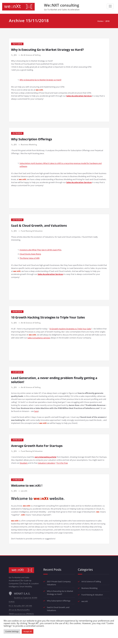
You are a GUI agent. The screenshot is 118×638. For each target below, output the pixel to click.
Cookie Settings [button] (12, 631)
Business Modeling (29, 144)
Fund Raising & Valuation (32, 231)
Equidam (24, 463)
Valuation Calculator (47, 463)
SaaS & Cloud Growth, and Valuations (39, 226)
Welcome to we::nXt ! (26, 485)
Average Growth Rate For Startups (36, 446)
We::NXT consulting (61, 5)
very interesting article (45, 457)
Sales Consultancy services (38, 337)
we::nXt (24, 491)
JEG (15, 55)
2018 (107, 21)
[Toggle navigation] (110, 6)
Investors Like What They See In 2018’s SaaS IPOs (40, 249)
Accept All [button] (27, 631)
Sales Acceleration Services (79, 96)
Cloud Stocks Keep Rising (30, 254)
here (36, 411)
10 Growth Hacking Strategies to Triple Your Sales (48, 317)
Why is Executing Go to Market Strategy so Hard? (47, 50)
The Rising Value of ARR (29, 258)
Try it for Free (62, 463)
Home (100, 21)
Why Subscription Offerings (31, 139)
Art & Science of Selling (31, 55)
